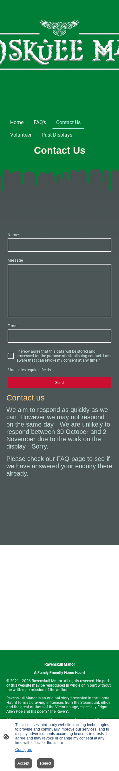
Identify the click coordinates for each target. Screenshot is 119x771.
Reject (45, 763)
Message (15, 260)
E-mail (13, 326)
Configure (23, 749)
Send (59, 382)
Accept (23, 763)
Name (14, 235)
